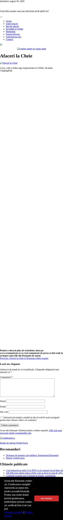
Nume (3, 401)
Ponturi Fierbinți (7, 6)
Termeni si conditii (13, 512)
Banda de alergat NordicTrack (14, 443)
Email (2, 406)
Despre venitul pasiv (15, 458)
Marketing (10, 31)
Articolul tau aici (13, 37)
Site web (4, 412)
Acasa (9, 21)
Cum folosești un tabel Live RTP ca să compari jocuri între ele (34, 470)
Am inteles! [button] (46, 498)
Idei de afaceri (12, 26)
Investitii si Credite (14, 29)
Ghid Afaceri (12, 23)
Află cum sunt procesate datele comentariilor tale (31, 431)
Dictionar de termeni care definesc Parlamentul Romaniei (32, 455)
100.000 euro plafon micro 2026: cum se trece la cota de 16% (34, 473)
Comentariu (6, 377)
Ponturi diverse (13, 34)
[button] (12, 516)
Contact (9, 39)
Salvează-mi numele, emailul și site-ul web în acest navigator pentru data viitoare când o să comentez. (29, 418)
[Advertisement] (31, 211)
